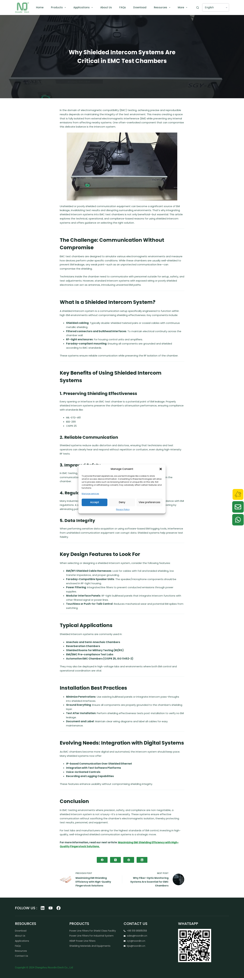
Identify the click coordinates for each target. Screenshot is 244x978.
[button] (160, 469)
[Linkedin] (43, 908)
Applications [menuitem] (81, 7)
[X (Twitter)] (115, 860)
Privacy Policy (123, 509)
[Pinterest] (128, 860)
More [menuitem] (181, 7)
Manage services (90, 493)
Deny (122, 502)
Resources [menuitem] (160, 7)
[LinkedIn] (142, 860)
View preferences (149, 502)
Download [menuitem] (139, 7)
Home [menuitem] (39, 7)
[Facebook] (102, 860)
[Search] (197, 7)
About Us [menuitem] (106, 7)
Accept (94, 502)
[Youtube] (50, 908)
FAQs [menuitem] (122, 7)
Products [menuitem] (57, 7)
